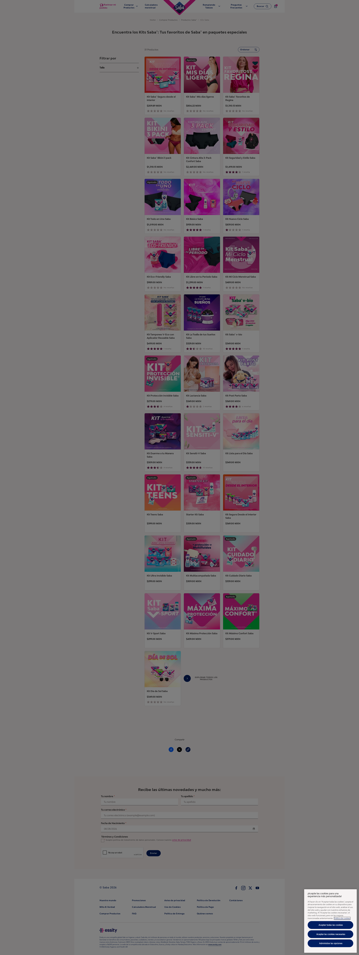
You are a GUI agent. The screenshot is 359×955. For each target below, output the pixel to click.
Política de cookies (342, 918)
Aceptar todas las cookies (331, 925)
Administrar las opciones (330, 943)
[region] (330, 921)
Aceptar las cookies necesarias (330, 934)
